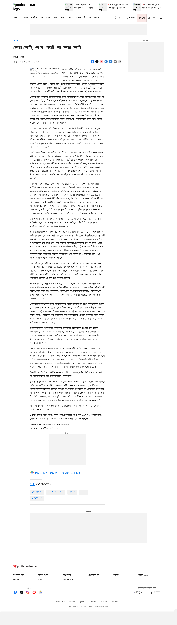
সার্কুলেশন (82, 602)
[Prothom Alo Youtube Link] (35, 592)
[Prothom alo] (29, 7)
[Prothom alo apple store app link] (156, 593)
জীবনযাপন (87, 18)
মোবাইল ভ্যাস (68, 580)
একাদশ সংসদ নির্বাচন (55, 492)
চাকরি (78, 18)
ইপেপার (16, 580)
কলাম (15, 41)
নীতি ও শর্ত (92, 602)
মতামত (55, 18)
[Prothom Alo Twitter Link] (23, 592)
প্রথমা (40, 580)
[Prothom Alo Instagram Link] (29, 592)
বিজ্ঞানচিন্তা (67, 575)
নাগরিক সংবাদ (18, 575)
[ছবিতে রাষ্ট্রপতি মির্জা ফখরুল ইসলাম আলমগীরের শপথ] (69, 7)
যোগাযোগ (103, 602)
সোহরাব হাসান (37, 492)
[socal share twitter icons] (97, 62)
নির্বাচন (83, 492)
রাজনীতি (34, 18)
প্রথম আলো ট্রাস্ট (93, 575)
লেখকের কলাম (37, 498)
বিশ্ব (41, 18)
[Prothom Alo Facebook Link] (16, 592)
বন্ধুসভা (116, 575)
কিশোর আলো (43, 575)
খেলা (63, 18)
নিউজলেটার (115, 602)
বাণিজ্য (48, 18)
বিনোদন (71, 18)
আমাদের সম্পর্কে (60, 602)
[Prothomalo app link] (138, 593)
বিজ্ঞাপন (72, 602)
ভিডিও (96, 18)
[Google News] (40, 592)
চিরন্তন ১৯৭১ (143, 575)
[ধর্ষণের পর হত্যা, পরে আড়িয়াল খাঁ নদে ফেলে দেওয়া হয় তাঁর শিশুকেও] (137, 7)
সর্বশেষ (16, 18)
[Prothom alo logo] (25, 567)
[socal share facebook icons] (92, 62)
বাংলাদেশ (24, 18)
